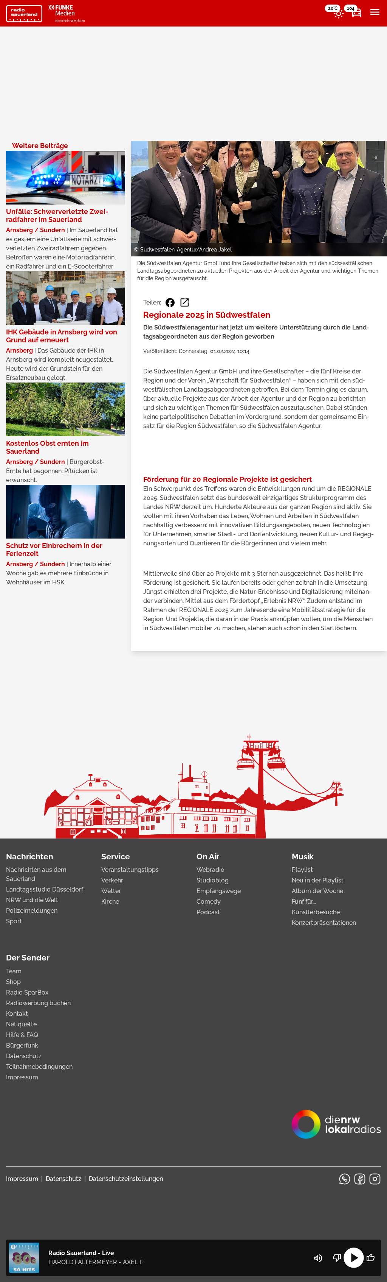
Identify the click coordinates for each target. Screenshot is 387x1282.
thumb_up (370, 1257)
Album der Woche (317, 891)
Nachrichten (29, 856)
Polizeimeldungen (31, 910)
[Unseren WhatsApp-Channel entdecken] (345, 1179)
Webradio (210, 869)
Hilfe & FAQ (22, 1034)
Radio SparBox (27, 992)
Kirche (110, 901)
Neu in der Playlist (318, 880)
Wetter (111, 891)
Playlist (302, 869)
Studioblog (213, 880)
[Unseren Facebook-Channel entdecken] (360, 1179)
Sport (14, 921)
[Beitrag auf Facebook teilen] (170, 302)
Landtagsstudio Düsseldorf (44, 889)
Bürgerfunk (22, 1045)
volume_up (318, 1258)
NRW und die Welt (32, 900)
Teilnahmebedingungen (39, 1066)
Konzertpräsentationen (324, 922)
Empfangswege (219, 891)
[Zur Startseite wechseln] (24, 13)
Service (115, 856)
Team (14, 971)
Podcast (208, 912)
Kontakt (17, 1013)
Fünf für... (304, 901)
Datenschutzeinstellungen (126, 1178)
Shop (13, 981)
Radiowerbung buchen (38, 1003)
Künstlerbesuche (316, 912)
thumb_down (337, 1257)
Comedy (209, 901)
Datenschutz (24, 1056)
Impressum (22, 1077)
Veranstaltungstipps (130, 869)
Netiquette (21, 1024)
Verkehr (112, 880)
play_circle (354, 1258)
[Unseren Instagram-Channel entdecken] (375, 1179)
